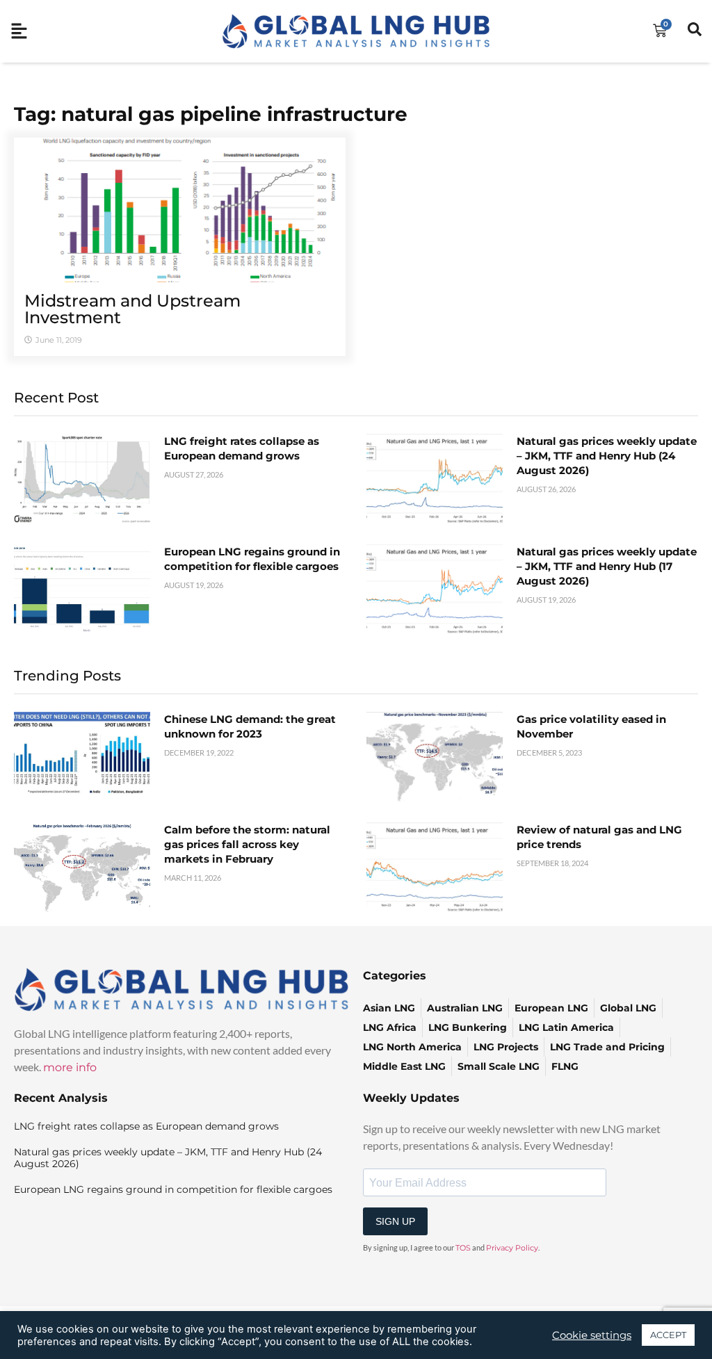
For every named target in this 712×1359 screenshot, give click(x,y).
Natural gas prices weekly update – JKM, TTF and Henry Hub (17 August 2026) (607, 566)
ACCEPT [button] (668, 1334)
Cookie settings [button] (591, 1335)
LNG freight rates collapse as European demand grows (146, 1126)
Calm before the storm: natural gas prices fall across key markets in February (247, 844)
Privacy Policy (512, 1248)
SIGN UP (395, 1221)
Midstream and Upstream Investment (132, 309)
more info (70, 1067)
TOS (463, 1248)
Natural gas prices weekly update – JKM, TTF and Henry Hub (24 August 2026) (607, 455)
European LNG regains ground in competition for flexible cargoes (173, 1189)
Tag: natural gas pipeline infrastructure (210, 114)
